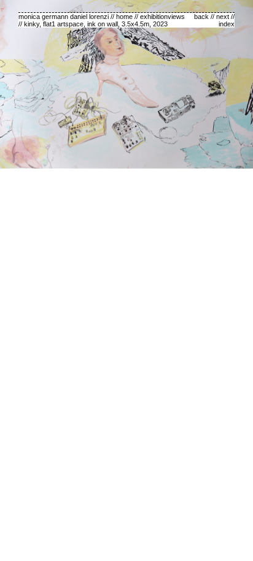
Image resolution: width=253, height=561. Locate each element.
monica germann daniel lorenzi (63, 16)
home (124, 16)
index (227, 24)
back (201, 16)
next (222, 16)
